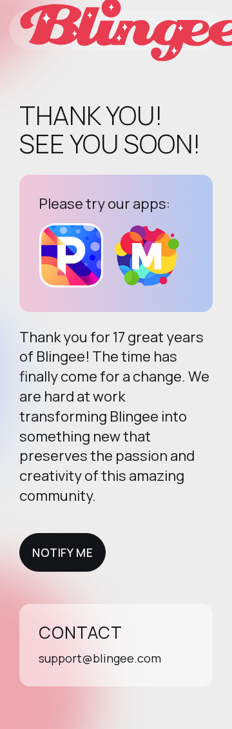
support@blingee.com (100, 658)
